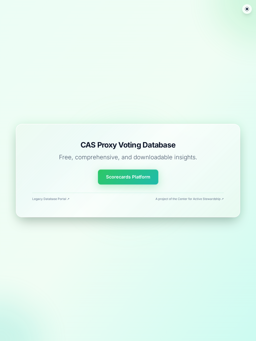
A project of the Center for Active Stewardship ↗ (190, 199)
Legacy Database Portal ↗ (51, 199)
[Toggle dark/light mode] (247, 9)
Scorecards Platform (128, 176)
